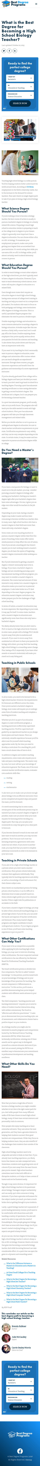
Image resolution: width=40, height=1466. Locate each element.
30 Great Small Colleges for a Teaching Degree (20, 1273)
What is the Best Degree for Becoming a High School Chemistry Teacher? (21, 1287)
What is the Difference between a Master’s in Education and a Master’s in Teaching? (21, 1265)
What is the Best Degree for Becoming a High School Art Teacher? (21, 1280)
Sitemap (29, 1460)
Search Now (20, 103)
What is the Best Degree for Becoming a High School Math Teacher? (21, 1300)
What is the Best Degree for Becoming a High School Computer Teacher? (21, 1294)
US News (30, 187)
